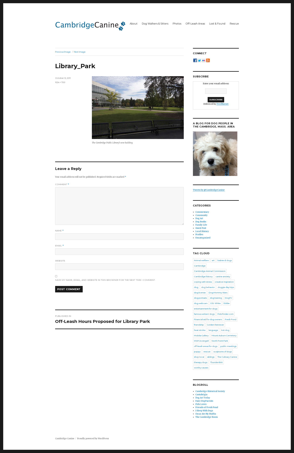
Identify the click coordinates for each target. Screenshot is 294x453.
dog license (200, 292)
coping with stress (203, 282)
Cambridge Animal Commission (209, 271)
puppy (197, 351)
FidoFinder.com (226, 314)
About (134, 23)
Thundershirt (216, 362)
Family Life (201, 225)
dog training (216, 298)
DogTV (228, 298)
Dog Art (199, 218)
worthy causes (201, 367)
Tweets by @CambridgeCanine (209, 190)
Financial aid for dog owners (208, 319)
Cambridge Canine (64, 438)
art (213, 260)
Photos (177, 23)
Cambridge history (203, 276)
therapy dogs (200, 362)
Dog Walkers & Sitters (155, 23)
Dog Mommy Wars (218, 292)
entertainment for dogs (205, 308)
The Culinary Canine (227, 357)
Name (59, 230)
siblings (210, 357)
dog (196, 287)
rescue (207, 351)
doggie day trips (226, 287)
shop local (199, 357)
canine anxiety (223, 276)
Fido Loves (200, 404)
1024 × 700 (60, 82)
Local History (202, 231)
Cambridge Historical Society (210, 391)
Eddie (227, 303)
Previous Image (63, 52)
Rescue (234, 23)
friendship (199, 325)
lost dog (225, 330)
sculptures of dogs (222, 351)
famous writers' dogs (204, 314)
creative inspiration (224, 282)
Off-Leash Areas (195, 23)
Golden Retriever (215, 325)
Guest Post (200, 228)
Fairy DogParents (204, 401)
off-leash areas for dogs (205, 346)
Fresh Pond (230, 319)
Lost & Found (217, 23)
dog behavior (208, 287)
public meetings (228, 346)
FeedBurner (223, 104)
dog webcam (200, 303)
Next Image (79, 52)
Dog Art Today (202, 397)
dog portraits (200, 298)
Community (201, 215)
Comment (62, 184)
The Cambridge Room (206, 417)
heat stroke (199, 330)
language (213, 330)
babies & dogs (225, 260)
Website (60, 260)
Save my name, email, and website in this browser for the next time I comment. (105, 280)
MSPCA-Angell (201, 341)
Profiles (199, 234)
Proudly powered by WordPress (93, 438)
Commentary (202, 212)
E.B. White (216, 303)
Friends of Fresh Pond (206, 407)
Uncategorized (202, 237)
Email (59, 245)
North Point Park (220, 341)
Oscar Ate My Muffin (205, 414)
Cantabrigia (201, 394)
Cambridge (199, 266)
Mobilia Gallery (201, 335)
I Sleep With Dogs (204, 410)
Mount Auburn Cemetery (224, 335)
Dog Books (200, 221)
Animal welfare (201, 260)
